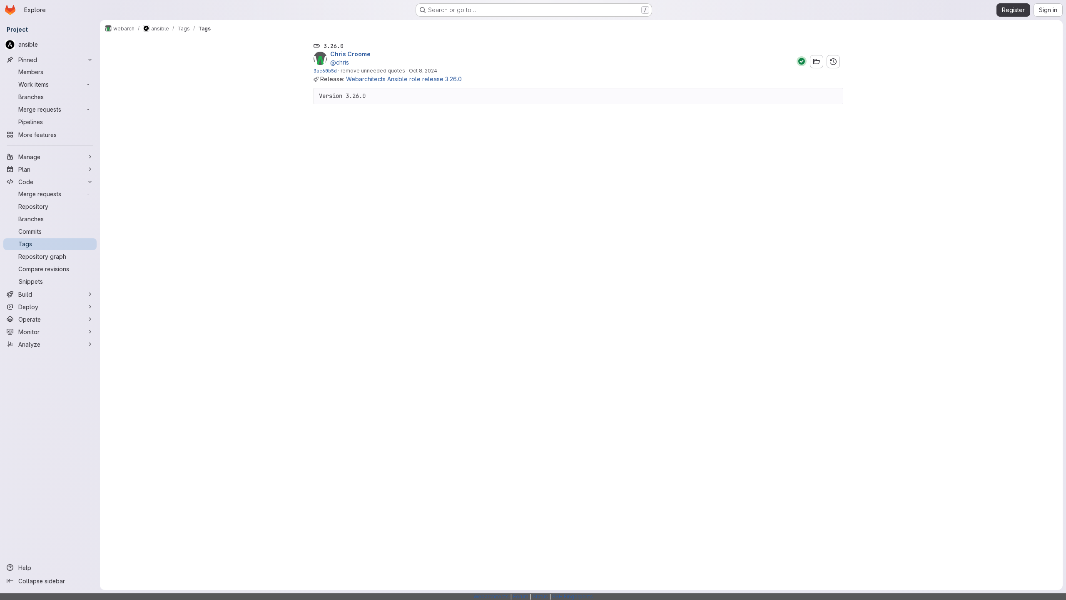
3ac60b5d (325, 71)
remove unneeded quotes (373, 71)
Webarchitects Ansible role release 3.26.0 (404, 78)
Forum (520, 596)
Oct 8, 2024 (423, 71)
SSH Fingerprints (572, 596)
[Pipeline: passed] (802, 61)
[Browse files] (816, 61)
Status (540, 596)
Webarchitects (491, 596)
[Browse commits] (833, 61)
